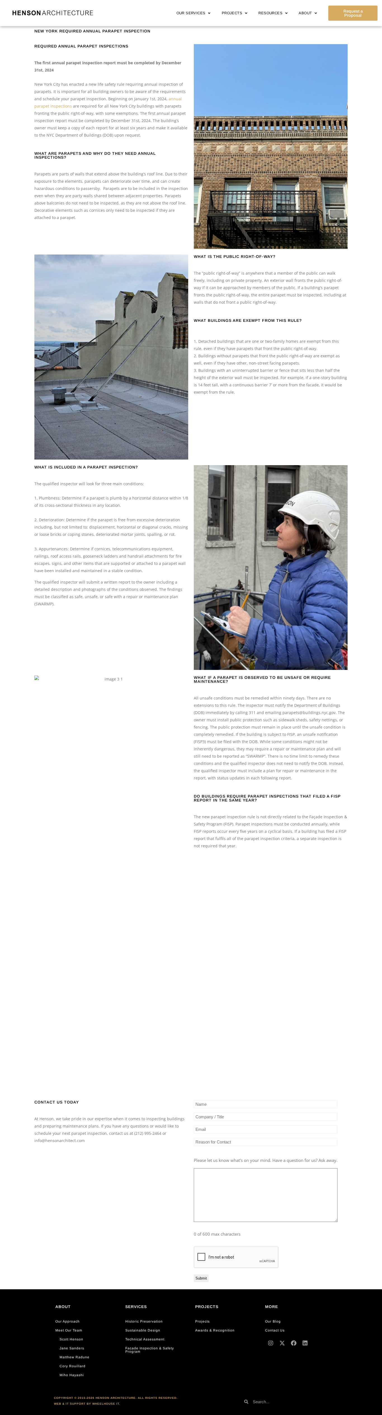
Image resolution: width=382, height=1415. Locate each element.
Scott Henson (71, 1339)
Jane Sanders (72, 1348)
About (305, 13)
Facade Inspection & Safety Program (149, 1350)
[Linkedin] (305, 1343)
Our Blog (273, 1321)
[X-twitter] (282, 1343)
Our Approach (67, 1321)
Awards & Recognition (215, 1330)
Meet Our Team (68, 1330)
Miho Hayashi (72, 1375)
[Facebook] (293, 1343)
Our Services (191, 13)
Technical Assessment (144, 1339)
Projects (232, 13)
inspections (60, 106)
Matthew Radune (74, 1357)
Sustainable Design (142, 1330)
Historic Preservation (144, 1321)
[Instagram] (270, 1343)
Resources (270, 13)
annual (175, 98)
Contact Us (275, 1330)
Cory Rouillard (73, 1366)
